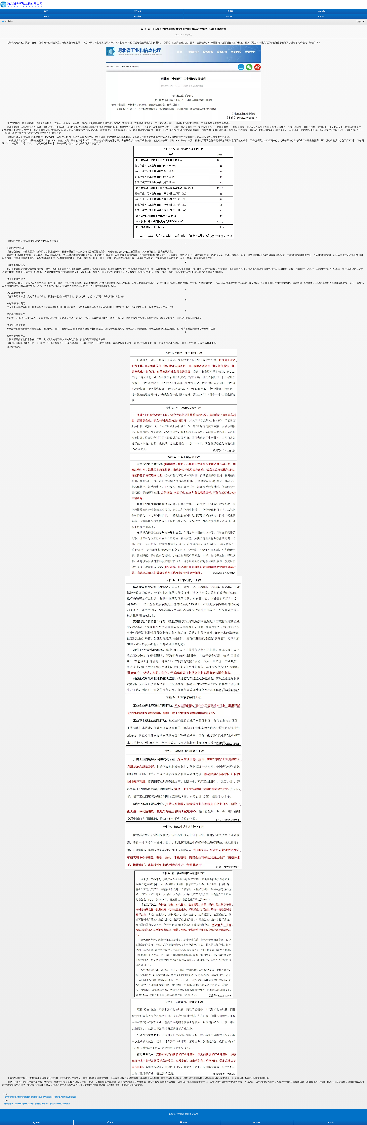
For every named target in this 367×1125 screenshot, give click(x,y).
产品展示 (229, 11)
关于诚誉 (137, 11)
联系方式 (321, 16)
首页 (46, 11)
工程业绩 (45, 16)
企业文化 (229, 16)
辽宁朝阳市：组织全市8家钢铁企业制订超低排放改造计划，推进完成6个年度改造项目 (37, 1104)
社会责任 (137, 16)
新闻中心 (321, 11)
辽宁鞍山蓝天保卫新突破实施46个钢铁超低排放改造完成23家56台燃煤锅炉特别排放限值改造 (40, 1097)
